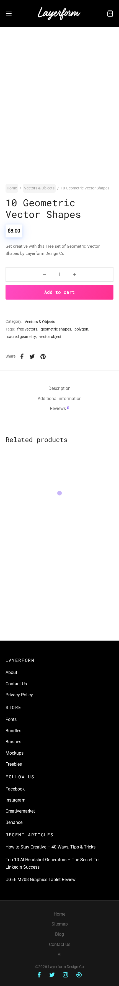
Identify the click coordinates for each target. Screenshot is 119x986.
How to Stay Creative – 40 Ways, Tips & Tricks (50, 847)
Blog (59, 934)
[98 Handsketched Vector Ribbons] (31, 487)
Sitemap (59, 924)
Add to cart (59, 292)
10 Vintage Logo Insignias (87, 513)
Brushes (13, 741)
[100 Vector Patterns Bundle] (31, 556)
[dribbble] (79, 975)
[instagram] (65, 975)
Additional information (60, 398)
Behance (14, 822)
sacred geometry (21, 336)
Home (12, 188)
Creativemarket (20, 811)
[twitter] (52, 975)
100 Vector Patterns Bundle (25, 583)
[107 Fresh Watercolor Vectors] (88, 556)
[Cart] (110, 13)
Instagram (15, 800)
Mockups (15, 753)
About (11, 672)
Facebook (15, 789)
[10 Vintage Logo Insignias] (88, 487)
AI (59, 954)
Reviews (59, 408)
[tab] (59, 388)
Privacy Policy (19, 694)
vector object (50, 336)
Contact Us (16, 683)
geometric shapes (56, 329)
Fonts (11, 719)
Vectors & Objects (39, 188)
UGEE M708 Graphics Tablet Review (41, 879)
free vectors (27, 329)
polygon (81, 329)
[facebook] (39, 975)
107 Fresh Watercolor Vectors (82, 583)
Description (59, 388)
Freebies (14, 764)
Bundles (13, 730)
